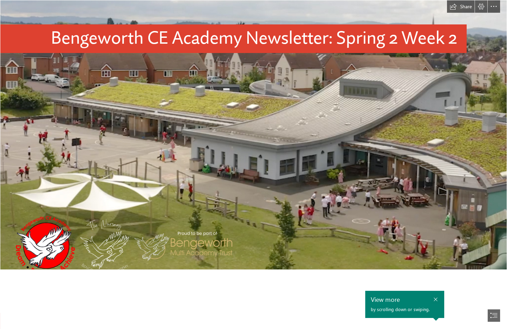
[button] (461, 6)
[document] (253, 164)
